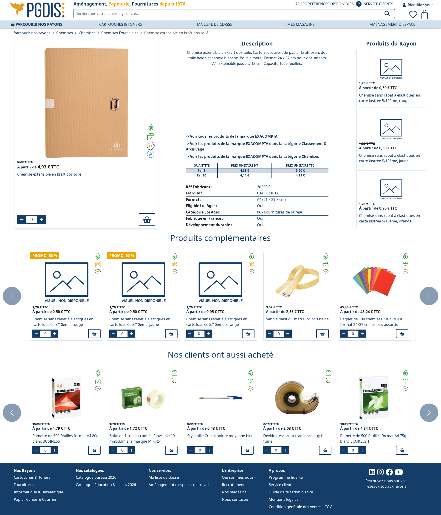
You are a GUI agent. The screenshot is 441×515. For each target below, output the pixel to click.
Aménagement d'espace (392, 24)
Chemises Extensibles (120, 32)
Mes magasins (301, 24)
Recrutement (233, 484)
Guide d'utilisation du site (291, 492)
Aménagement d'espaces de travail (179, 484)
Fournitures (24, 484)
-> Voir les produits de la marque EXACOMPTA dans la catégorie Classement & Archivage (256, 146)
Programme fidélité (286, 477)
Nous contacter (235, 499)
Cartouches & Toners (120, 24)
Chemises (64, 32)
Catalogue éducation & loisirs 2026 (106, 484)
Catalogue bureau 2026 (96, 477)
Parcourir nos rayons (39, 24)
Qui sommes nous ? (239, 477)
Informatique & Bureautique (38, 492)
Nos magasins (234, 492)
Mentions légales (283, 499)
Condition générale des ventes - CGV (300, 506)
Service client (280, 484)
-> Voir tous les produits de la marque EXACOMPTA (231, 136)
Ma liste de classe (214, 24)
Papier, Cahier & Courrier (35, 499)
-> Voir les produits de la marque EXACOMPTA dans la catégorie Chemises (252, 156)
